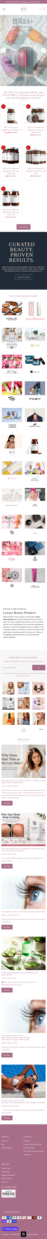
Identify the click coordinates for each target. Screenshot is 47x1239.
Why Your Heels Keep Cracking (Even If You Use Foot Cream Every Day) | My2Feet (22, 850)
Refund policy (5, 1172)
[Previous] (3, 50)
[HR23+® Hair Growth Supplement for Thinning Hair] (11, 114)
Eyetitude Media (6, 1148)
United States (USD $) (12, 1212)
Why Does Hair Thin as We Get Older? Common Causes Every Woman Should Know (23, 781)
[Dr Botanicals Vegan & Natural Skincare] (35, 364)
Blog (2, 1144)
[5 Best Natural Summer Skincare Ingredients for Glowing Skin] (23, 953)
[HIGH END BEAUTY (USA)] (12, 445)
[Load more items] (23, 730)
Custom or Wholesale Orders (32, 1144)
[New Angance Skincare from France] (35, 525)
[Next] (43, 50)
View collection (23, 227)
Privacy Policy (5, 1168)
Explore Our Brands (23, 277)
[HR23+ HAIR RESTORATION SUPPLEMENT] (35, 445)
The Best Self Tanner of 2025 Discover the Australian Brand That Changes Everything (23, 1101)
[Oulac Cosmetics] (12, 551)
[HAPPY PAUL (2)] (35, 418)
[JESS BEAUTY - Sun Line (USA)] (12, 470)
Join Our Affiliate (29, 1148)
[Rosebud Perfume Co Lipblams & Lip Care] (12, 578)
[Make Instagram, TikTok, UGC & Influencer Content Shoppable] (41, 730)
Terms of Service (6, 1178)
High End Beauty (19, 1234)
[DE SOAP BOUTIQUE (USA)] (12, 365)
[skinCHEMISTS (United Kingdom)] (35, 578)
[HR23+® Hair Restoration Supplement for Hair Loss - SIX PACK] (36, 155)
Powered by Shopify (32, 1234)
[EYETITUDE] (12, 391)
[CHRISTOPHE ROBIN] (12, 338)
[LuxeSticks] (35, 471)
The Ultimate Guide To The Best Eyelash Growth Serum (23, 912)
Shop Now (14, 53)
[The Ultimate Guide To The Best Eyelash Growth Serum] (23, 892)
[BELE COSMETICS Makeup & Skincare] (12, 311)
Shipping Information (8, 1175)
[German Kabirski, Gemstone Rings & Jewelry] (12, 418)
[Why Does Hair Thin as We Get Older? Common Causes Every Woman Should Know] (23, 761)
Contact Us (27, 1141)
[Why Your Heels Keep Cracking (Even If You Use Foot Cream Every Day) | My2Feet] (23, 829)
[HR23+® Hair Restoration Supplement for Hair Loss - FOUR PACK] (11, 155)
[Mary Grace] (12, 498)
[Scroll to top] (42, 1234)
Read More (7, 803)
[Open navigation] (6, 9)
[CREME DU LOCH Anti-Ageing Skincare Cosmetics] (35, 338)
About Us (4, 1182)
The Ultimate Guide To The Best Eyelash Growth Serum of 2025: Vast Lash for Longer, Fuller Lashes (15, 1037)
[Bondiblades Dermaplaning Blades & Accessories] (35, 311)
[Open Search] (40, 9)
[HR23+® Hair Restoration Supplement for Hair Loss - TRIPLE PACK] (36, 114)
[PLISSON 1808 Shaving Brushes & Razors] (35, 551)
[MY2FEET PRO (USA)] (12, 525)
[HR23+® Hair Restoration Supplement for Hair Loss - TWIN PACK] (11, 196)
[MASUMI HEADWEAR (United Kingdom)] (35, 497)
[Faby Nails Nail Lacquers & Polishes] (35, 391)
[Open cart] (44, 9)
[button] (8, 688)
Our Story (4, 1141)
